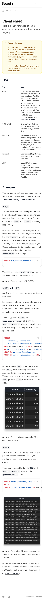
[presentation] (22, 262)
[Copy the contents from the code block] (38, 260)
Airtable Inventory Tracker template (19, 199)
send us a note (14, 71)
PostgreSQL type (28, 120)
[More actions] (41, 3)
